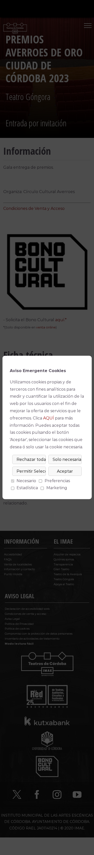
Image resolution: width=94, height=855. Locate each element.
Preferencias (57, 480)
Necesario (26, 480)
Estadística (27, 487)
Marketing (56, 487)
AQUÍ (48, 418)
